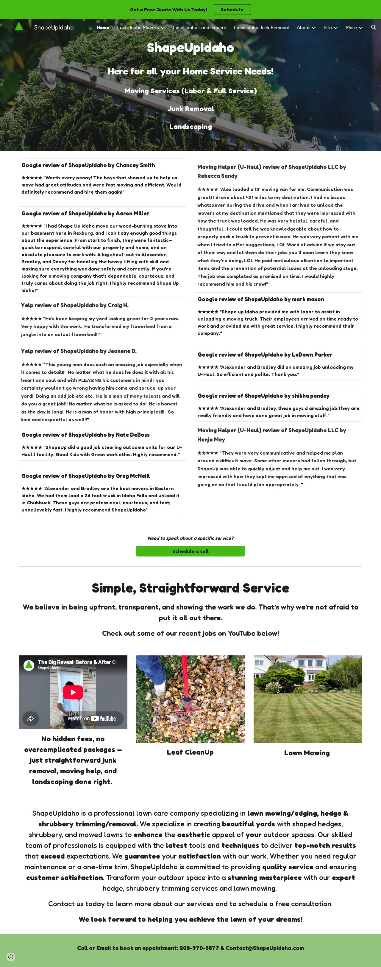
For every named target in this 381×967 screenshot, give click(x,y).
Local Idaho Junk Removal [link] (261, 27)
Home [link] (103, 27)
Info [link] (328, 27)
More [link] (351, 27)
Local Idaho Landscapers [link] (199, 27)
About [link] (303, 27)
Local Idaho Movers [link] (138, 27)
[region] (190, 9)
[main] (190, 85)
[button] (374, 27)
